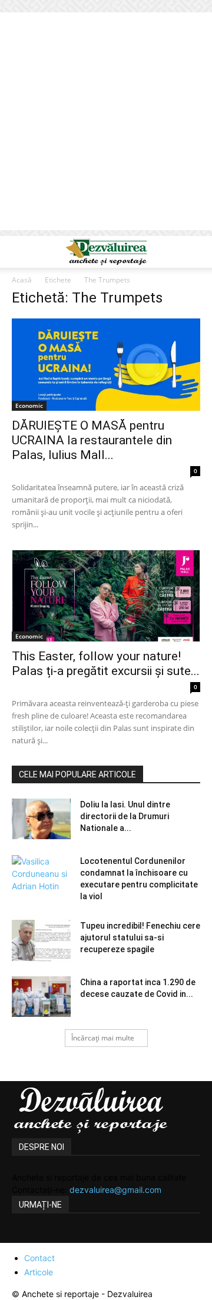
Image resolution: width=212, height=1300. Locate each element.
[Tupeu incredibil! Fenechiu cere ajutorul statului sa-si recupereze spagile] (41, 940)
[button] (20, 252)
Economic (29, 405)
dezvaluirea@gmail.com (115, 1190)
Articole (38, 1272)
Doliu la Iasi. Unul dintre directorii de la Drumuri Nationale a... (125, 816)
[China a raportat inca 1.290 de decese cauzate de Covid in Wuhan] (41, 996)
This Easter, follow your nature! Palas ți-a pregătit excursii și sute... (106, 663)
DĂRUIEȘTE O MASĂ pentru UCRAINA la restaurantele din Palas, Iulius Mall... (92, 440)
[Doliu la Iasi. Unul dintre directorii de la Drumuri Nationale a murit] (41, 819)
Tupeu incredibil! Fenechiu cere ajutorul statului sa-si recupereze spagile (140, 937)
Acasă (22, 280)
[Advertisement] (106, 124)
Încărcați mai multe (102, 1038)
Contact (39, 1258)
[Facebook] (22, 1236)
